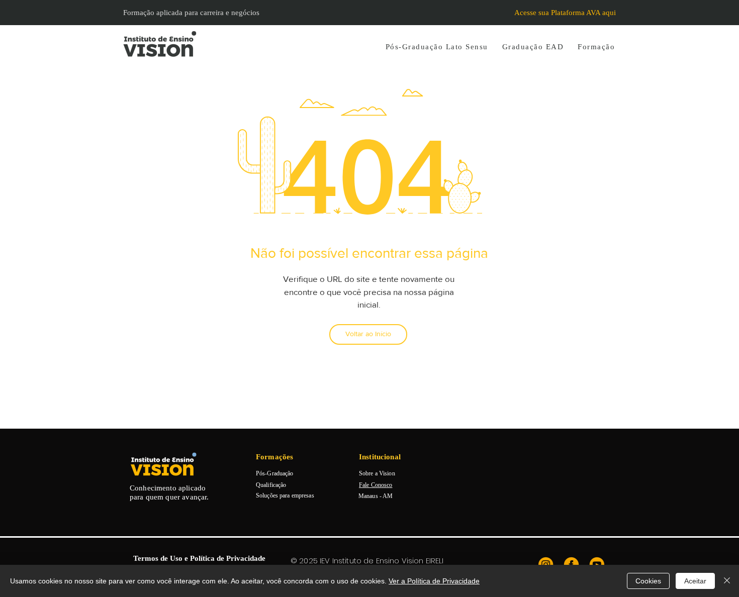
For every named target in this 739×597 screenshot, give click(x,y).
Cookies (648, 581)
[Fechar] (727, 581)
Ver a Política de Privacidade (434, 581)
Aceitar (695, 581)
